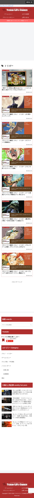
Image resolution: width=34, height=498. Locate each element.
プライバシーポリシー (9, 490)
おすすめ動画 (25, 488)
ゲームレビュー (9, 488)
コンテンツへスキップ (6, 5)
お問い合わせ (25, 490)
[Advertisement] (17, 41)
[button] (31, 325)
